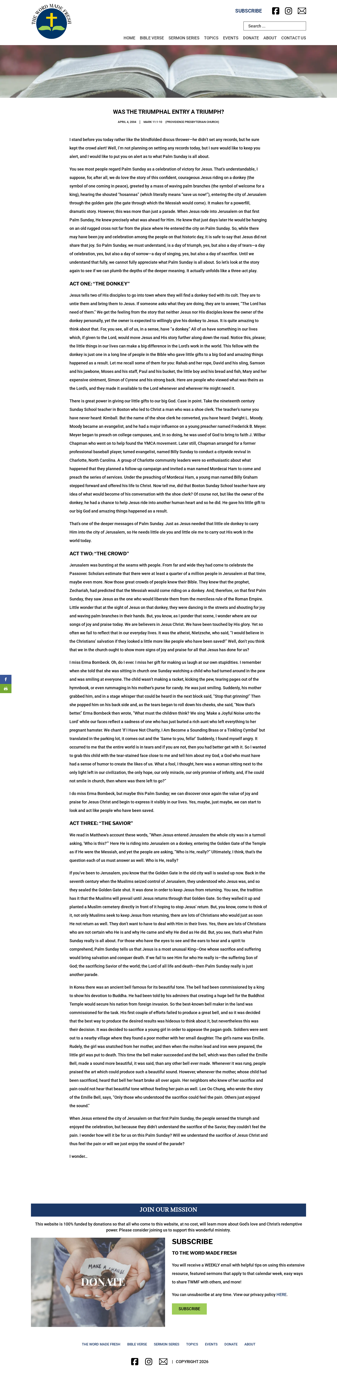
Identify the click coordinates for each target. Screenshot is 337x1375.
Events (230, 37)
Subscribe (248, 11)
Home (129, 37)
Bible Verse (152, 37)
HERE (281, 1294)
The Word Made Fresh (101, 1344)
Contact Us (293, 37)
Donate (251, 37)
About (270, 37)
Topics (211, 37)
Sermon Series (183, 37)
